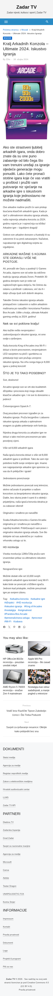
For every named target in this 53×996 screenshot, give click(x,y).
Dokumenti (8, 943)
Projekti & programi (12, 958)
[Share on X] (9, 627)
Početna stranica (11, 30)
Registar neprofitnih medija (15, 773)
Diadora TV (8, 822)
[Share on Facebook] (4, 627)
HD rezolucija (25, 602)
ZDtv (8, 59)
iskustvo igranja (14, 606)
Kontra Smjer (9, 902)
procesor (37, 618)
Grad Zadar (8, 838)
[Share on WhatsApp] (24, 627)
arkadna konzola (20, 599)
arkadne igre (38, 599)
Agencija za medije (11, 765)
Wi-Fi (8, 621)
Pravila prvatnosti (11, 934)
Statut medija (9, 757)
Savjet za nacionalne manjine (16, 846)
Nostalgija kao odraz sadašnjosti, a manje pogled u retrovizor (38, 690)
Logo (5, 950)
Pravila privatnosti (27, 990)
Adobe (6, 878)
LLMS (5, 797)
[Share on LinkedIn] (19, 627)
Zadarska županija (11, 830)
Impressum (8, 918)
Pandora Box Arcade (16, 614)
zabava (18, 621)
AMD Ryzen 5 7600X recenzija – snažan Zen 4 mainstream (14, 690)
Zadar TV (26, 7)
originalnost (25, 610)
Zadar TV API (9, 805)
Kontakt (6, 927)
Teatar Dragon (9, 886)
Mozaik (24, 30)
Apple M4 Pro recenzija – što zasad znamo (39, 662)
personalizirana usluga (18, 618)
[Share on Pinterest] (14, 627)
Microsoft (7, 862)
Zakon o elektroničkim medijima (17, 781)
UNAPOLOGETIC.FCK (13, 894)
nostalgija (11, 610)
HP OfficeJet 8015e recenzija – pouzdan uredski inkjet (13, 662)
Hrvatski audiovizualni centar (16, 789)
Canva (6, 870)
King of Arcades (33, 606)
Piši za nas (8, 966)
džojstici (10, 602)
